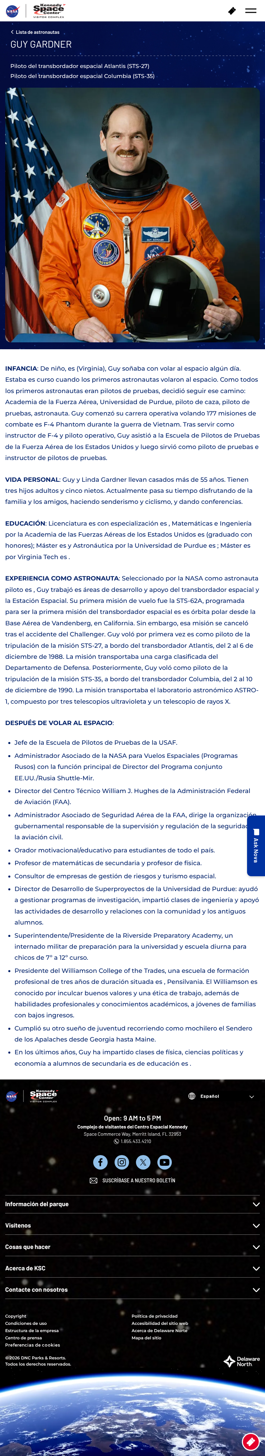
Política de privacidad (155, 1316)
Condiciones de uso (26, 1323)
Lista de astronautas (37, 32)
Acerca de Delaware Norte (160, 1330)
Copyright (15, 1316)
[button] (251, 11)
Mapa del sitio (146, 1338)
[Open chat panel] (256, 845)
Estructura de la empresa (32, 1330)
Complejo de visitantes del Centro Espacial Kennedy (132, 1127)
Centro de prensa (23, 1338)
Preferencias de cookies (32, 1345)
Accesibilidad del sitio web (160, 1323)
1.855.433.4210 (136, 1141)
